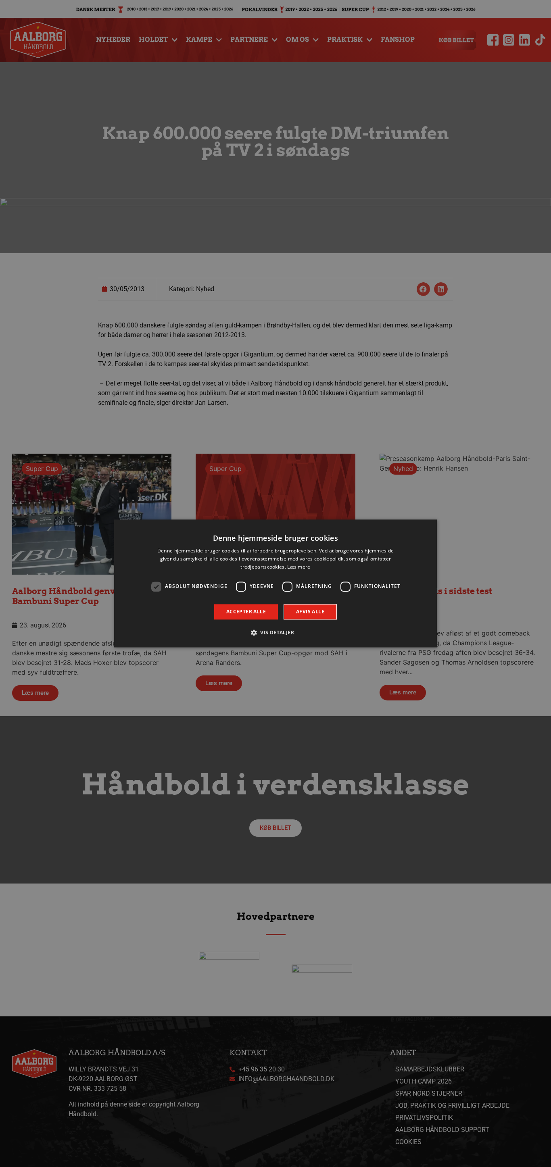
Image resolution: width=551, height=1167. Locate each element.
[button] (275, 633)
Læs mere (298, 566)
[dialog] (275, 583)
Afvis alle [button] (310, 611)
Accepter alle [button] (246, 611)
